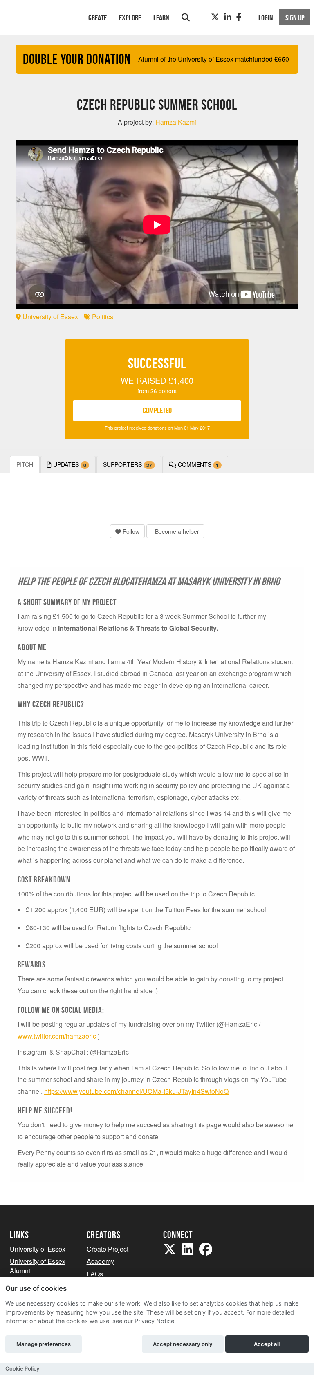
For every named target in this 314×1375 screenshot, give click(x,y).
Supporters (127, 464)
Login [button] (265, 17)
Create (97, 17)
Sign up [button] (295, 17)
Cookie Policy (22, 1369)
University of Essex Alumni (37, 1265)
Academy (100, 1261)
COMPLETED (157, 410)
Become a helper (176, 531)
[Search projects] (185, 17)
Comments (197, 464)
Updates (69, 464)
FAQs (95, 1274)
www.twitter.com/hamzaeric (58, 1036)
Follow (130, 531)
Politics (101, 316)
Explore (130, 17)
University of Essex (49, 316)
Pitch (24, 464)
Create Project (107, 1249)
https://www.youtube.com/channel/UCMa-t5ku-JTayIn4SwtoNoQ (136, 1091)
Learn (161, 17)
